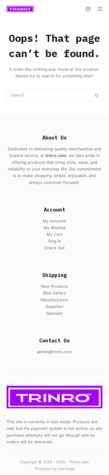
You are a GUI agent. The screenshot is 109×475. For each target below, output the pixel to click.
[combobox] (49, 95)
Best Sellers (54, 292)
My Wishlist (54, 227)
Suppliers (54, 306)
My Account (54, 220)
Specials (54, 313)
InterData (66, 468)
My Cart (54, 234)
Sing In (54, 240)
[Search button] (96, 95)
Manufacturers (54, 299)
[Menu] (100, 9)
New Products (54, 286)
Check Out (54, 247)
